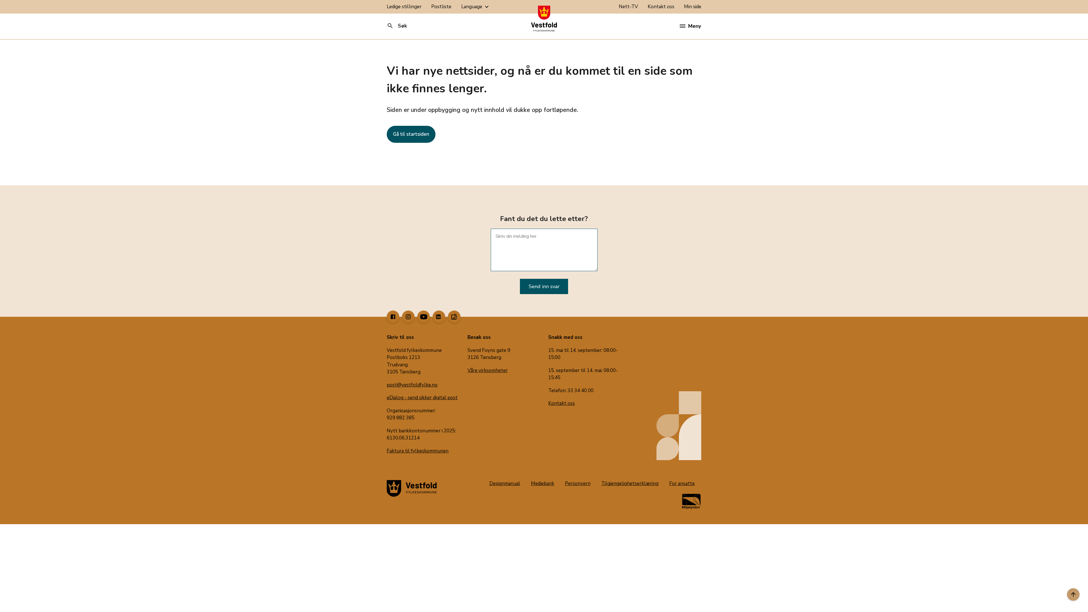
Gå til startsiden (411, 134)
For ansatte (682, 483)
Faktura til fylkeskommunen (418, 451)
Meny (694, 26)
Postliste (441, 6)
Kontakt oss (661, 6)
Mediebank (542, 483)
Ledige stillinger (404, 6)
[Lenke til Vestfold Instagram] (408, 317)
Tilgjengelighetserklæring (629, 483)
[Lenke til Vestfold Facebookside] (393, 317)
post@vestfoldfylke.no (412, 385)
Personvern (577, 483)
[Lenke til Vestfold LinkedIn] (439, 317)
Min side (692, 6)
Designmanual (504, 483)
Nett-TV (628, 6)
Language (475, 6)
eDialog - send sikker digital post (422, 397)
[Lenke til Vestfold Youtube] (423, 317)
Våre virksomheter (488, 370)
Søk (397, 25)
